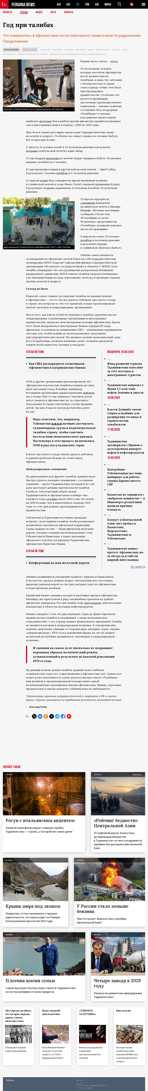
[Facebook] (63, 716)
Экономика (80, 50)
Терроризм (57, 50)
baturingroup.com (96, 1085)
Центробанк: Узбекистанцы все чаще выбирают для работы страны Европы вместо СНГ (124, 477)
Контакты (10, 1080)
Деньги (91, 50)
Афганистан (45, 50)
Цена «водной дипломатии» (51, 1012)
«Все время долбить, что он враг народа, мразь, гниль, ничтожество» (18, 1016)
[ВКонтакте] (40, 716)
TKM (87, 4)
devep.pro (89, 1088)
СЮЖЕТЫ (68, 12)
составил (52, 499)
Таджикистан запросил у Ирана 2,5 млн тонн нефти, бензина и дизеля (125, 388)
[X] (34, 716)
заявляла (88, 392)
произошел (53, 158)
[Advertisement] (74, 743)
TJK (77, 4)
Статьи (24, 12)
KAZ (59, 4)
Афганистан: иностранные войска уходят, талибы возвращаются (78, 54)
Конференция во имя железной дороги (59, 563)
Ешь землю (123, 1010)
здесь (114, 61)
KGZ (68, 4)
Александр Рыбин (11, 49)
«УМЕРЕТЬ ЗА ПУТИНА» (87, 1012)
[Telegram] (57, 716)
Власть (125, 50)
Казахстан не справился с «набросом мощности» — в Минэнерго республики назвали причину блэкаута (126, 502)
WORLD (107, 4)
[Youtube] (69, 716)
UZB (97, 4)
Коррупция (68, 50)
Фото (53, 12)
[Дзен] (51, 716)
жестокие (45, 121)
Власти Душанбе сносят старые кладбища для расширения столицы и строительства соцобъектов (124, 417)
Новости (7, 12)
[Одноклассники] (46, 716)
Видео (39, 12)
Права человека (102, 50)
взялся (56, 423)
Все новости (138, 567)
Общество (115, 50)
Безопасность (9, 54)
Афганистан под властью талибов (32, 54)
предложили (92, 603)
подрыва (31, 151)
